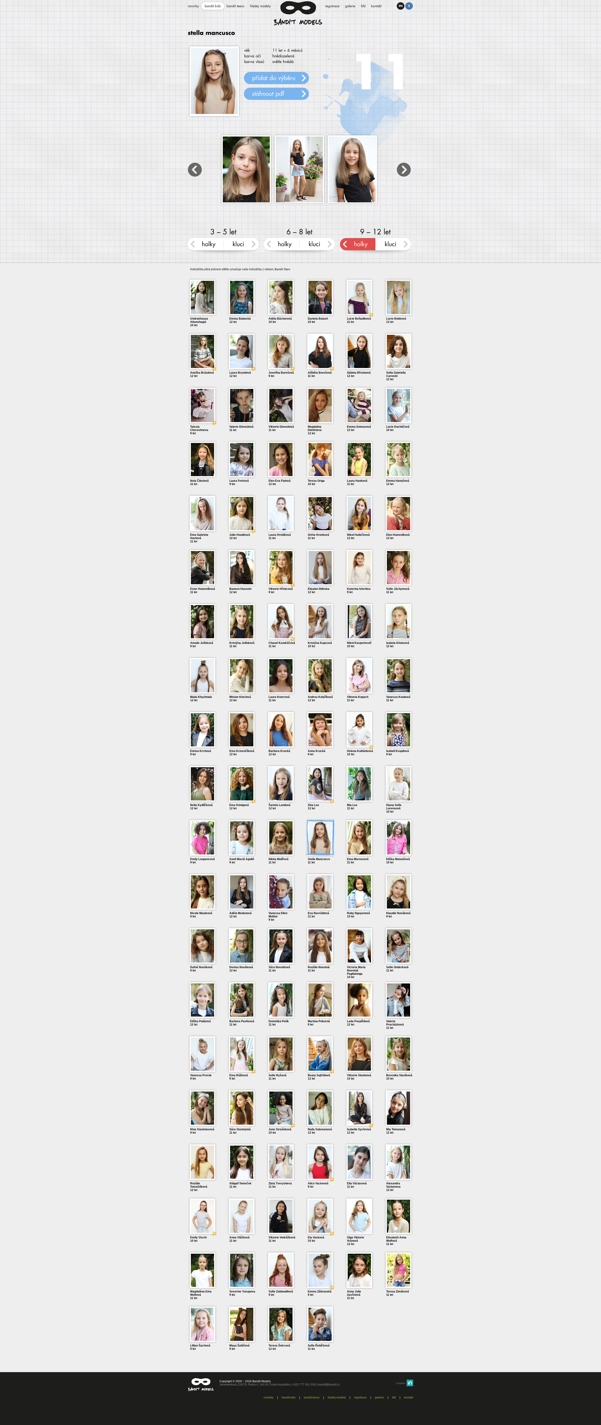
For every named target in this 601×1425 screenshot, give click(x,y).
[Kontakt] (376, 6)
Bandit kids (289, 1397)
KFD (394, 1397)
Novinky (269, 1397)
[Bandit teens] (235, 6)
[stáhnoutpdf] (276, 94)
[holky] (205, 246)
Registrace (360, 1397)
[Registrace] (332, 6)
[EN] (401, 6)
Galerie (379, 1397)
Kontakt (408, 1397)
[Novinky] (193, 6)
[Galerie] (350, 6)
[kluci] (241, 246)
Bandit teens (312, 1397)
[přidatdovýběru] (276, 78)
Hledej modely (337, 1397)
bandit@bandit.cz (329, 1384)
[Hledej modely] (260, 6)
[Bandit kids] (213, 6)
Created (400, 1383)
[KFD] (363, 6)
